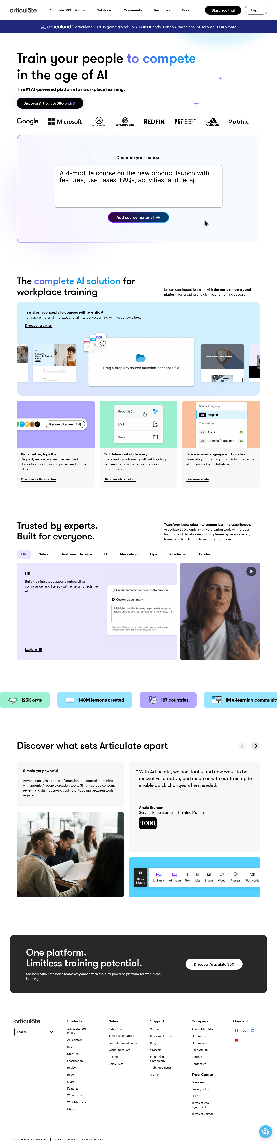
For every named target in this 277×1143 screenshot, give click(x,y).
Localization (75, 1060)
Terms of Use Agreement (200, 1105)
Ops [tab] (153, 554)
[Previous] (242, 746)
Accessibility (200, 1049)
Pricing (187, 10)
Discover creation (38, 325)
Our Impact (199, 1043)
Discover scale (197, 479)
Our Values (199, 1036)
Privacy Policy (200, 1089)
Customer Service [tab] (76, 554)
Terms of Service (203, 1113)
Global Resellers (119, 1049)
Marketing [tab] (129, 554)
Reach (71, 1074)
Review (71, 1067)
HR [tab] (24, 554)
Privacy (71, 1139)
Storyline (73, 1053)
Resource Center (161, 1036)
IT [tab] (106, 554)
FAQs (70, 1109)
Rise (70, 1047)
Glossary (156, 1049)
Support (155, 1029)
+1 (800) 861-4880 (121, 1036)
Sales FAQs (116, 1063)
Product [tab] (206, 554)
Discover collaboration (38, 479)
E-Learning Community (157, 1058)
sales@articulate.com (123, 1043)
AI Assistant (74, 1040)
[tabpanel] (97, 611)
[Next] (255, 746)
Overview (198, 1082)
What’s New (75, 1095)
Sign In (154, 1074)
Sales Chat (116, 1029)
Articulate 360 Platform (67, 10)
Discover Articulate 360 (50, 103)
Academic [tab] (178, 554)
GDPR (195, 1096)
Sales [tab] (43, 554)
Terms (57, 1139)
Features (72, 1088)
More (70, 1081)
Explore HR (33, 649)
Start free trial (223, 10)
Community (133, 10)
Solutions (104, 10)
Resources (162, 10)
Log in (256, 10)
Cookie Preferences (93, 1139)
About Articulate (202, 1029)
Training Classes (161, 1067)
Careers (197, 1056)
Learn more (227, 27)
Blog (153, 1043)
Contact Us (199, 1063)
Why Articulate (76, 1102)
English (22, 1031)
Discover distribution (120, 479)
